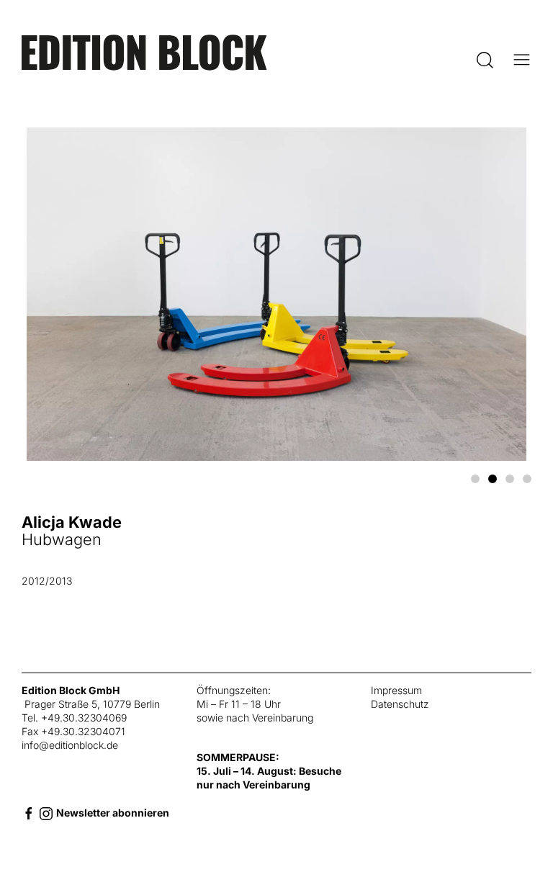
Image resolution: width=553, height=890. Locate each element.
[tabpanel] (276, 370)
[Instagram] (46, 812)
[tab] (475, 479)
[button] (485, 59)
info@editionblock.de (70, 745)
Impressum (396, 690)
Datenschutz (400, 704)
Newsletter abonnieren (112, 812)
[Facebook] (29, 812)
